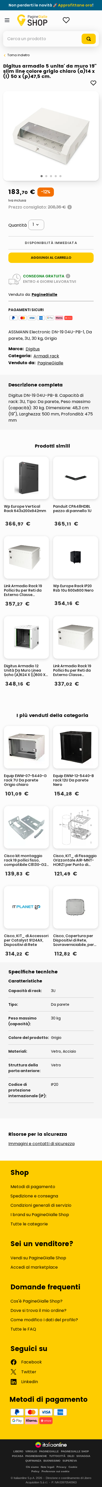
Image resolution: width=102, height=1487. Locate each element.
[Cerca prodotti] (89, 39)
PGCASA (17, 1456)
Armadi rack (46, 356)
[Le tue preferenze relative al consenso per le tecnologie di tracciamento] (93, 1478)
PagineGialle (44, 295)
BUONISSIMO (51, 1461)
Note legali (47, 1467)
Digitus (33, 349)
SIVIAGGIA (83, 1456)
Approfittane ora (75, 5)
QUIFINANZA (33, 1461)
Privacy (61, 1467)
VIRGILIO (31, 1451)
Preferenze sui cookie (56, 1471)
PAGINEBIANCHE (36, 1456)
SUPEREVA (70, 1461)
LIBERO (18, 1451)
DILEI (70, 1456)
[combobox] (51, 39)
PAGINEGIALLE (49, 1451)
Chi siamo (32, 1467)
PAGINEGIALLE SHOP (75, 1451)
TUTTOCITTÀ (57, 1456)
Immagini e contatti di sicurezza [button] (41, 1143)
